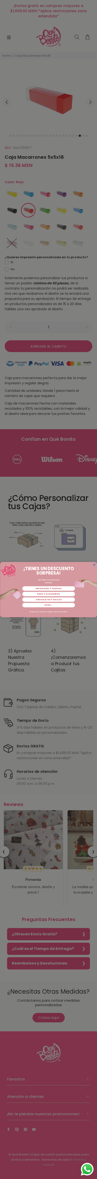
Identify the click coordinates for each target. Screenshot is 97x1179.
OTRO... (48, 605)
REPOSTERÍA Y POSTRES (48, 588)
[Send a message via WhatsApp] (87, 1169)
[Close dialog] (94, 564)
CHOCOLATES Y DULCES (48, 599)
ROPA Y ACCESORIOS (48, 594)
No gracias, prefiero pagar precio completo (48, 611)
